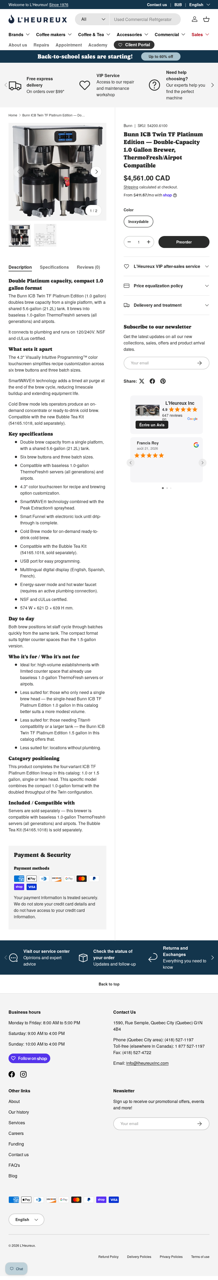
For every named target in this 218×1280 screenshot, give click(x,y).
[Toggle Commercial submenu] (183, 34)
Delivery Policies (139, 1256)
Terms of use (200, 1256)
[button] (206, 19)
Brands (16, 34)
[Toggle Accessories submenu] (146, 34)
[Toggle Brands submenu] (27, 34)
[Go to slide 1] (163, 488)
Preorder (184, 242)
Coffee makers (50, 34)
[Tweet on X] (141, 381)
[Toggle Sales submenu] (207, 34)
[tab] (20, 267)
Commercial (167, 34)
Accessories (129, 34)
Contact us (157, 4)
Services (17, 1122)
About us (18, 45)
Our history (19, 1112)
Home (13, 115)
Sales (197, 34)
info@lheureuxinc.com (147, 1063)
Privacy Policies (171, 1256)
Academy (97, 45)
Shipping (131, 187)
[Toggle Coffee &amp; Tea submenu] (108, 34)
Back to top (109, 984)
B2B (178, 4)
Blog (13, 1176)
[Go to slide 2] (167, 488)
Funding (16, 1144)
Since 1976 (58, 4)
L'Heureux (27, 1245)
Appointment (69, 45)
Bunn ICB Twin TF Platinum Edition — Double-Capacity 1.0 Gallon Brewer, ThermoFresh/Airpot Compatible (54, 115)
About (14, 1101)
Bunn (128, 125)
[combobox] (128, 19)
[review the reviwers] (196, 446)
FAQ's (14, 1165)
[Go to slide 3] (170, 488)
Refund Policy (108, 1256)
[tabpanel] (57, 555)
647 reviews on (172, 417)
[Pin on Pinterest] (163, 381)
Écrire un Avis (152, 424)
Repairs (41, 45)
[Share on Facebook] (152, 381)
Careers (16, 1133)
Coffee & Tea (91, 34)
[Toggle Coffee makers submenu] (69, 34)
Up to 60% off (161, 56)
